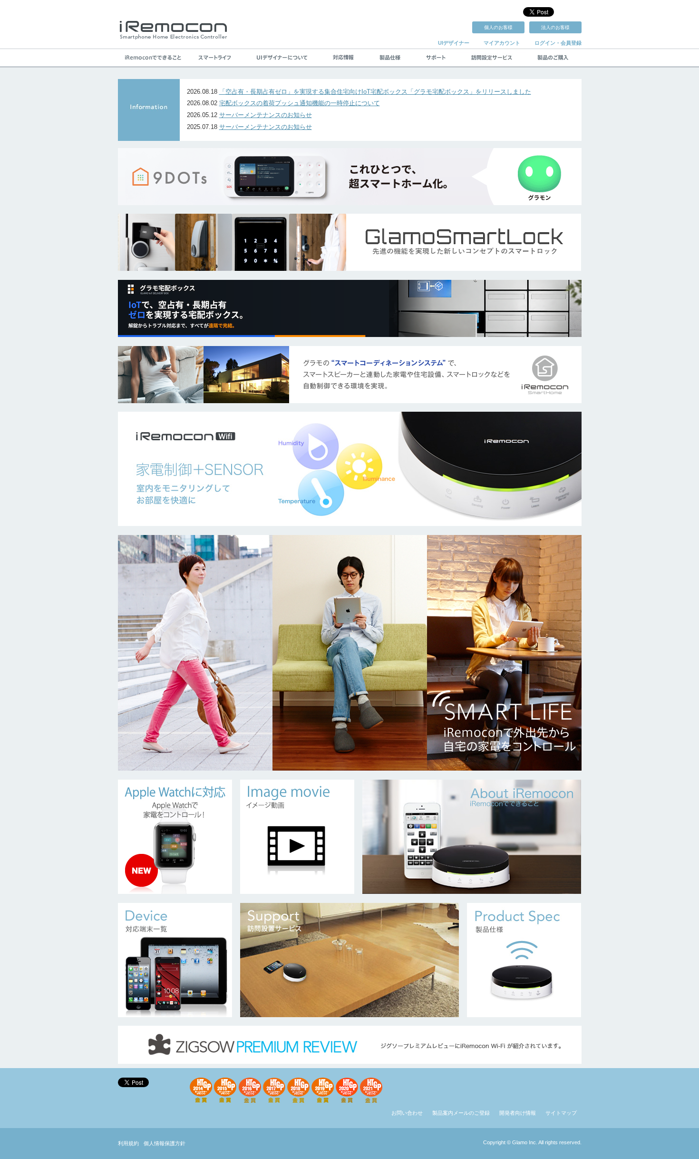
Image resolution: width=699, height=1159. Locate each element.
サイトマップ (561, 1113)
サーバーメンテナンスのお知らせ (265, 115)
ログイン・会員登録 (558, 43)
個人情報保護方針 (164, 1143)
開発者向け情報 (517, 1113)
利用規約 (128, 1143)
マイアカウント (502, 43)
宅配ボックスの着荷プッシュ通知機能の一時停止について (299, 103)
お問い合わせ (407, 1113)
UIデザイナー (453, 43)
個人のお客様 (498, 27)
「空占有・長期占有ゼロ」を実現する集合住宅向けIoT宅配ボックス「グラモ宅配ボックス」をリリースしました (375, 91)
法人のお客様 (555, 27)
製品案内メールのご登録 (461, 1113)
